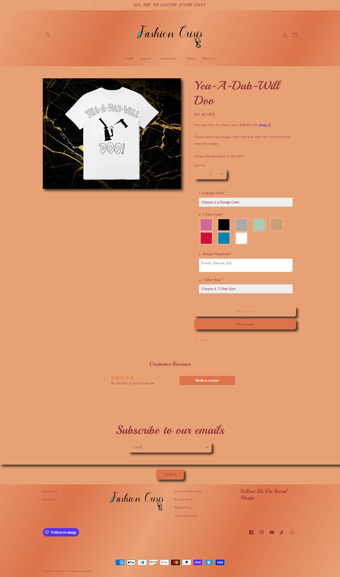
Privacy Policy (184, 499)
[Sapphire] (224, 238)
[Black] (224, 224)
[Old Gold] (276, 224)
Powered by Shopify (79, 571)
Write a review (207, 380)
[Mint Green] (259, 224)
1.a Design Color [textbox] (212, 193)
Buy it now (245, 324)
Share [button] (203, 340)
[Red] (206, 238)
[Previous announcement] (95, 5)
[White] (241, 238)
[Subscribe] (206, 447)
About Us (49, 499)
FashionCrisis (60, 571)
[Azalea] (206, 224)
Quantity (199, 165)
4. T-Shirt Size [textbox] (211, 280)
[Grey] (241, 224)
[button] (48, 35)
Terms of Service (186, 516)
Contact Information (188, 491)
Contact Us (50, 491)
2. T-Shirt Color (212, 214)
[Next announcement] (245, 5)
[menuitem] (129, 58)
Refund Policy (184, 507)
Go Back (170, 474)
